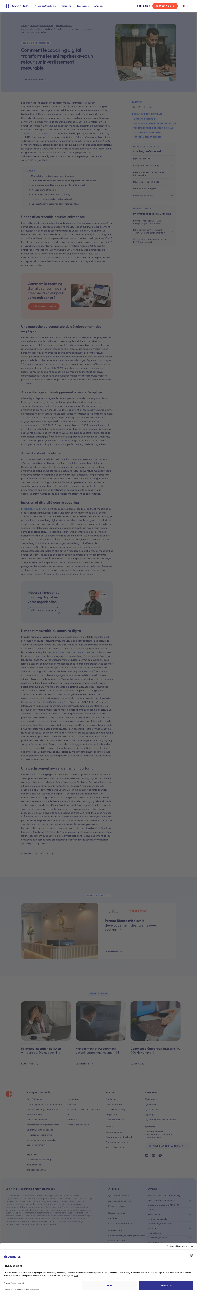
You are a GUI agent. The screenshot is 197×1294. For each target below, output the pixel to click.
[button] (45, 6)
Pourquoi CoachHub (45, 6)
